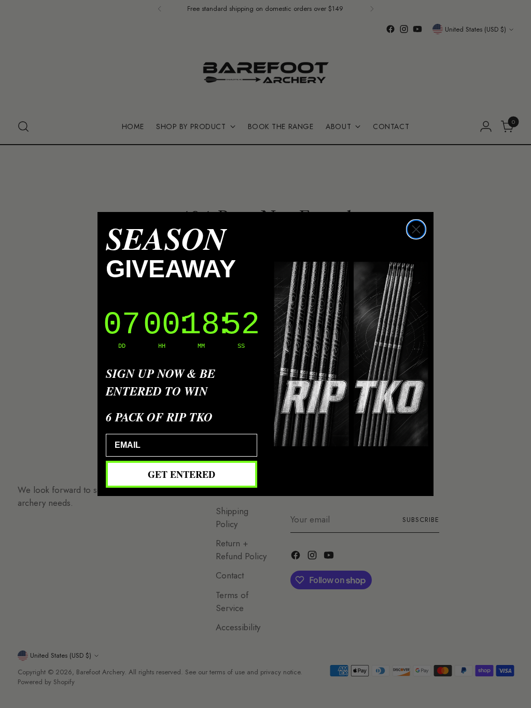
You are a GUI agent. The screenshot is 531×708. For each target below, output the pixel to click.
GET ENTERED (181, 474)
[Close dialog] (416, 229)
